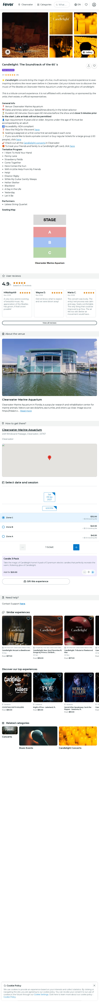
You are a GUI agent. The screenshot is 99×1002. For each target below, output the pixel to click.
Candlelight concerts (34, 143)
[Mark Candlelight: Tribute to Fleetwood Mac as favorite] (90, 618)
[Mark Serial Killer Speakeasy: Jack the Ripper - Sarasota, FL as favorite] (90, 675)
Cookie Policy (10, 997)
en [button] (79, 4)
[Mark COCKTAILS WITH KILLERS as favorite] (28, 675)
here (37, 129)
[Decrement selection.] (23, 547)
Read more (26, 411)
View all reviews (49, 323)
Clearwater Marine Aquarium (22, 429)
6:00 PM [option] (49, 508)
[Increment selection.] (76, 547)
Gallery (89, 52)
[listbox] (49, 497)
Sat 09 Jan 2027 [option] (50, 497)
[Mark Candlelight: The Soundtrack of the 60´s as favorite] (94, 65)
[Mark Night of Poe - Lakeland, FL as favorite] (59, 675)
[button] (49, 517)
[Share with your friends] (88, 65)
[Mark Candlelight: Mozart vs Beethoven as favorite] (28, 618)
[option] (49, 517)
